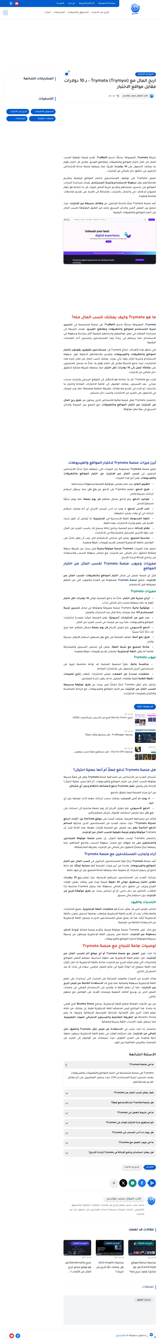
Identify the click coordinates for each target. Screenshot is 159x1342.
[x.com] (5, 3)
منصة (127, 580)
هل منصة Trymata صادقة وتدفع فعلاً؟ (132, 1103)
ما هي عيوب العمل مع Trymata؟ (136, 1142)
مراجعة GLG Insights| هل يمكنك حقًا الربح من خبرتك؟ (109, 1267)
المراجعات (59, 12)
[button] (142, 1183)
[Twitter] (5, 1335)
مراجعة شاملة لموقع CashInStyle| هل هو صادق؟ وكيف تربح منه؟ (142, 1267)
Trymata (150, 324)
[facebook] (11, 3)
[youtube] (17, 3)
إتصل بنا (60, 3)
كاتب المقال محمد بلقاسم (135, 96)
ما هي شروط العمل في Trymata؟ (135, 1113)
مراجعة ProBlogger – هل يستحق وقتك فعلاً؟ (109, 735)
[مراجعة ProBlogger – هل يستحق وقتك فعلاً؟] (145, 736)
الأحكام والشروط (86, 3)
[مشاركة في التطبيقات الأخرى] (114, 1183)
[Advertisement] (79, 46)
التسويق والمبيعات (78, 12)
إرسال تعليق (143, 1300)
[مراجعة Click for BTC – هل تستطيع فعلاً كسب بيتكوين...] (145, 753)
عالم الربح (121, 1336)
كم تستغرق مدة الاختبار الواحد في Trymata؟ (130, 1123)
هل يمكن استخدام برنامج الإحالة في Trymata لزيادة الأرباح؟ (121, 1152)
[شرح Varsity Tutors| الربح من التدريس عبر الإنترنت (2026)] (145, 719)
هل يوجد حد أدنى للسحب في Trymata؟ (133, 1133)
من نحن (71, 3)
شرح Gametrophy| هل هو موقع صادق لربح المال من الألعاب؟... (78, 1267)
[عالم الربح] (135, 9)
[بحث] (5, 12)
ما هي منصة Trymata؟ (141, 1065)
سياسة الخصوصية (107, 3)
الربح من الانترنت (100, 12)
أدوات (47, 12)
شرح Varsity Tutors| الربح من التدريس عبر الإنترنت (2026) (103, 718)
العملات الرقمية (46, 118)
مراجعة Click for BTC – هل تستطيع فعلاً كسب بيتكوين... (102, 752)
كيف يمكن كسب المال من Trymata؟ (134, 1093)
